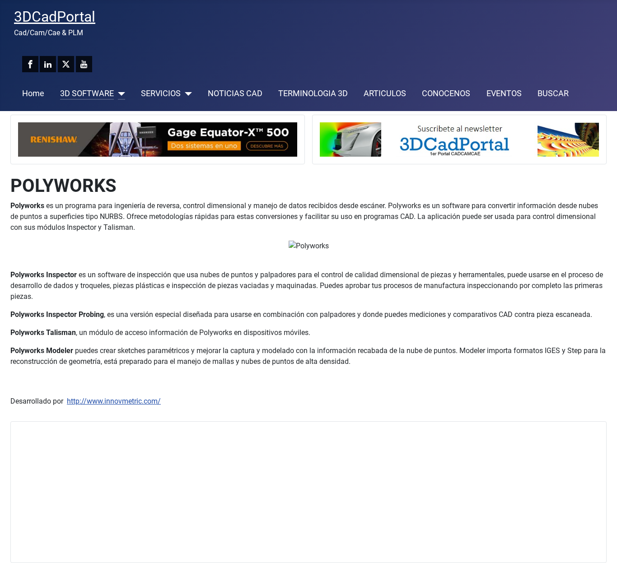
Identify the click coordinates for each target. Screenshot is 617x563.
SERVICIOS (161, 93)
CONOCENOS (446, 93)
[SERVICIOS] (186, 93)
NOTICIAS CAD (235, 93)
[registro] (459, 139)
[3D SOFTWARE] (119, 93)
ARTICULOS (385, 93)
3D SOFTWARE (87, 93)
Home (33, 93)
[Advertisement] (289, 492)
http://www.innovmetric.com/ (114, 401)
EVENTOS (504, 93)
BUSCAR (553, 93)
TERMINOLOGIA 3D (313, 93)
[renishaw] (157, 139)
